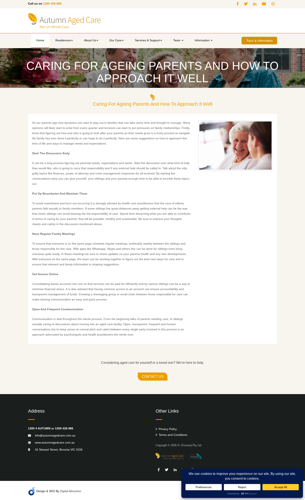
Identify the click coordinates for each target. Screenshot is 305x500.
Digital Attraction (70, 491)
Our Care (115, 40)
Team (177, 40)
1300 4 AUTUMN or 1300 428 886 (50, 428)
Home (40, 40)
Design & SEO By (58, 491)
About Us (90, 40)
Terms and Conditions (173, 434)
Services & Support (147, 40)
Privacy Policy (168, 429)
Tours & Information (259, 40)
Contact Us (152, 376)
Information (202, 40)
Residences (63, 40)
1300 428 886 (52, 3)
